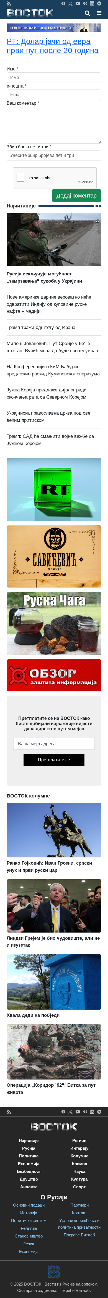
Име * (12, 69)
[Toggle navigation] (97, 13)
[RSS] (9, 3)
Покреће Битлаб (79, 1235)
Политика (28, 1156)
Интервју (79, 1148)
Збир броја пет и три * (29, 146)
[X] (70, 3)
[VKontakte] (85, 3)
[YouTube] (78, 3)
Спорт (79, 1186)
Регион (79, 1140)
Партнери (79, 1205)
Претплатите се (54, 759)
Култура (79, 1179)
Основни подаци (29, 1205)
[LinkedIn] (92, 3)
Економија (28, 1163)
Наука (79, 1171)
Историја (28, 1212)
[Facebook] (63, 3)
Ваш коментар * (23, 103)
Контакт (79, 1212)
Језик (29, 1243)
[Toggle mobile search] (87, 13)
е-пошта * (16, 86)
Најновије (28, 1140)
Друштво (29, 1179)
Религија (29, 1228)
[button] (99, 13)
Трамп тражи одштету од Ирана (41, 327)
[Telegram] (99, 3)
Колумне (79, 1156)
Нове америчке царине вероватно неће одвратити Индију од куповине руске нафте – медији (49, 304)
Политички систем (28, 1220)
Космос (79, 1163)
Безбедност (29, 1171)
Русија (28, 1148)
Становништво (29, 1236)
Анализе (28, 1186)
